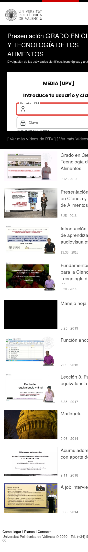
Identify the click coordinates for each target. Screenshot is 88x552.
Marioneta (71, 413)
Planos (29, 532)
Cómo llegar (11, 532)
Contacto (45, 532)
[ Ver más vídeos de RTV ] (31, 139)
